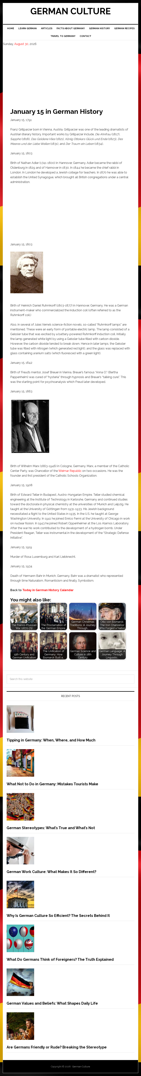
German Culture (70, 11)
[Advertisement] (70, 73)
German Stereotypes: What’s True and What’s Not (51, 828)
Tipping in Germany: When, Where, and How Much (51, 740)
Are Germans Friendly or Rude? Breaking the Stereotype (57, 1047)
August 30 (21, 44)
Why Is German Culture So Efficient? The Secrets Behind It (58, 915)
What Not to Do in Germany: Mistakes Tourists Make (52, 784)
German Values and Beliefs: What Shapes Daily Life (52, 1003)
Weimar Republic (70, 471)
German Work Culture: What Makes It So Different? (51, 872)
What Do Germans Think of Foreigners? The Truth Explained (60, 959)
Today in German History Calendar (48, 590)
